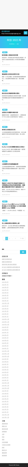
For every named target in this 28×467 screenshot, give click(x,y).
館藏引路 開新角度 (7, 259)
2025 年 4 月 (5, 308)
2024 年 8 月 (5, 330)
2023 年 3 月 (5, 375)
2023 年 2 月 (5, 377)
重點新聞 (4, 453)
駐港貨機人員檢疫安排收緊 (10, 55)
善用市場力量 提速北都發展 (9, 264)
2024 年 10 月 (5, 324)
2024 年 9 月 (5, 327)
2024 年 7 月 (5, 332)
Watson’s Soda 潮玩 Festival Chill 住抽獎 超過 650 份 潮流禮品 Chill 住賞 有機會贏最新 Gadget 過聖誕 (14, 206)
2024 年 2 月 (5, 345)
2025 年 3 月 (5, 311)
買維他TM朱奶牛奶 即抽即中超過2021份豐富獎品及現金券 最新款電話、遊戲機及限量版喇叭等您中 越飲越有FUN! (13, 185)
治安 (3, 434)
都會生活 (4, 450)
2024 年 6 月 (5, 335)
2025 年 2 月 (5, 314)
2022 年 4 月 (5, 404)
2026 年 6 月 (5, 287)
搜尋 (3, 249)
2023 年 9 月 (5, 359)
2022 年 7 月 (5, 396)
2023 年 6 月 (5, 367)
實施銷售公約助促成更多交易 (10, 74)
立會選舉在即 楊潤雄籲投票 (10, 164)
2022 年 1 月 (5, 412)
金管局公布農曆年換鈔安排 (10, 112)
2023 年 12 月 (5, 351)
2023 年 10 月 (5, 356)
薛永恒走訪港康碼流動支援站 (10, 93)
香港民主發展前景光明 (8, 129)
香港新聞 (4, 455)
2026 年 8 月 (5, 282)
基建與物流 (5, 423)
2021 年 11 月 (5, 417)
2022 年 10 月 (5, 388)
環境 (3, 439)
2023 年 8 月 (5, 361)
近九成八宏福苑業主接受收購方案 (11, 267)
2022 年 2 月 (5, 409)
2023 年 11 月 (5, 353)
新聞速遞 (4, 431)
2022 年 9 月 (5, 391)
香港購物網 (5, 31)
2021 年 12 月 (5, 414)
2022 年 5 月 (5, 401)
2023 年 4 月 (5, 372)
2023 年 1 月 (5, 380)
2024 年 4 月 (5, 340)
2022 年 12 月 (5, 383)
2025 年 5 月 (5, 306)
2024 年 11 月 (5, 322)
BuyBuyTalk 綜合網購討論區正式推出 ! (13, 147)
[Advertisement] (14, 15)
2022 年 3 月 (5, 407)
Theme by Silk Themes (14, 465)
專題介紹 (4, 52)
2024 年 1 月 (5, 348)
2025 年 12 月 (5, 303)
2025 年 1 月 (5, 316)
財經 (3, 447)
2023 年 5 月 (5, 369)
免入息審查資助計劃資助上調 (10, 223)
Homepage (11, 44)
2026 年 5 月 (5, 290)
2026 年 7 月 (5, 284)
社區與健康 (5, 442)
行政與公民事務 (6, 445)
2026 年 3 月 (5, 295)
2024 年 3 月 (5, 343)
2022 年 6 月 (5, 399)
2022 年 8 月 (5, 393)
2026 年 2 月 (5, 298)
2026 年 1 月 (5, 300)
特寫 (3, 437)
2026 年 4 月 (5, 292)
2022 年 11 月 (5, 385)
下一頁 (21, 238)
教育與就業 (5, 429)
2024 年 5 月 (5, 337)
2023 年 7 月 (5, 364)
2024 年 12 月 (5, 319)
